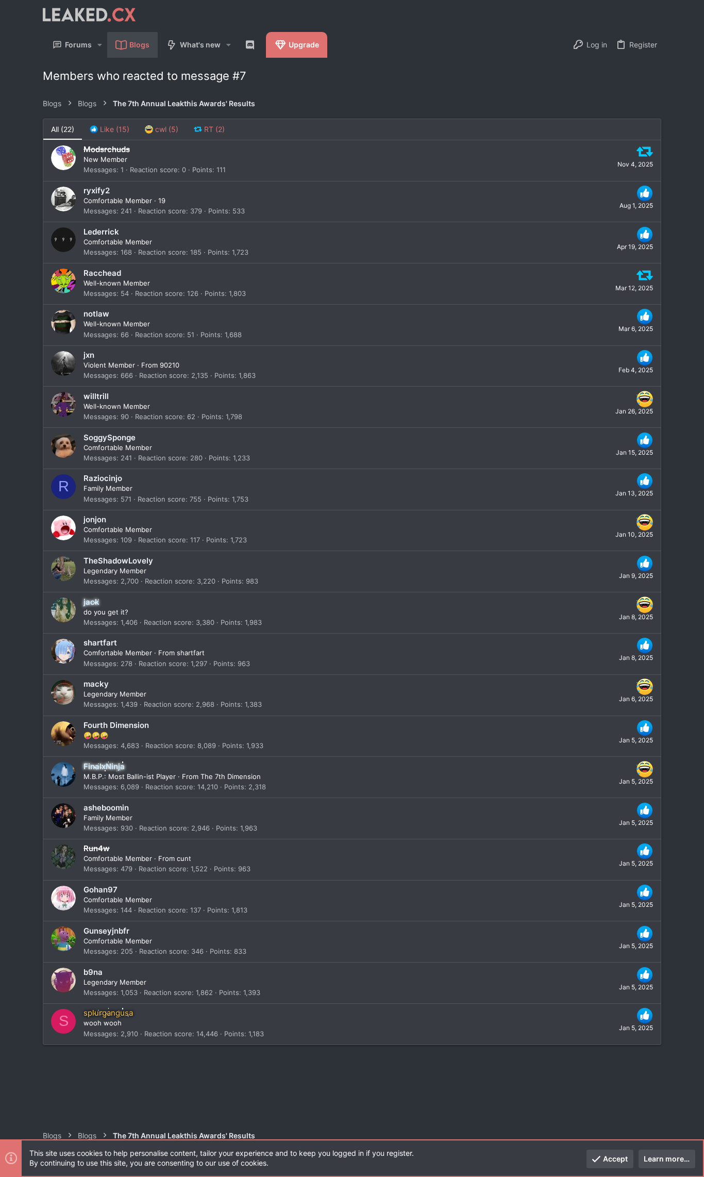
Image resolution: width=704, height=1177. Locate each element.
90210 (169, 365)
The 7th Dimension (230, 776)
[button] (100, 45)
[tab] (109, 129)
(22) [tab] (62, 129)
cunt (184, 858)
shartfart (191, 653)
